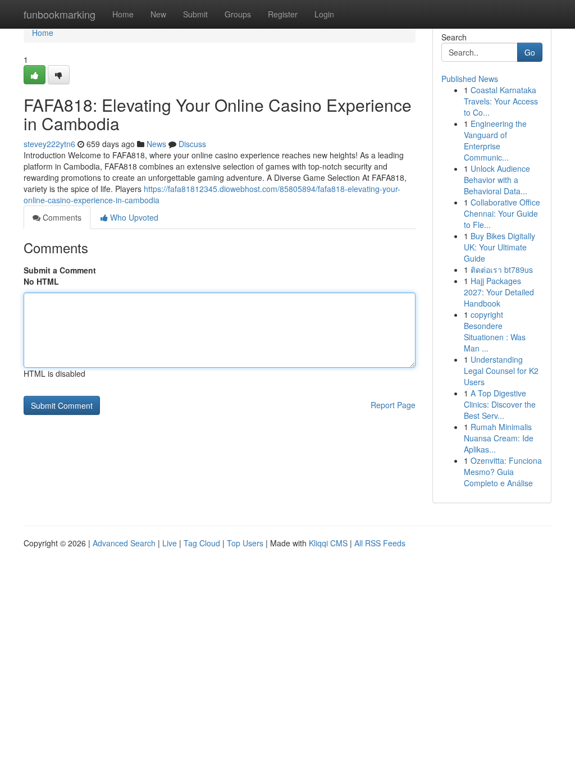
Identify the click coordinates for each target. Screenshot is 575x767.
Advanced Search (124, 543)
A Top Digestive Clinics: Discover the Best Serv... (500, 404)
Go (529, 52)
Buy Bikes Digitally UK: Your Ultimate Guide (499, 247)
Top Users (245, 543)
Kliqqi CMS (328, 543)
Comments (60, 217)
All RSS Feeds (379, 543)
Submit (195, 14)
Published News (469, 78)
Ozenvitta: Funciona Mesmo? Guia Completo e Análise (503, 471)
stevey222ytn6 (49, 143)
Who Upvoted (133, 217)
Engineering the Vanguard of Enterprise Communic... (495, 140)
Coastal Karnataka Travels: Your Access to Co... (501, 101)
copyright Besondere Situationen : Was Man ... (495, 331)
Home (123, 14)
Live (169, 543)
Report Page (393, 404)
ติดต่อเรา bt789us (502, 269)
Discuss (192, 143)
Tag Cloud (202, 543)
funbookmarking (59, 14)
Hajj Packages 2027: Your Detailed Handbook (499, 292)
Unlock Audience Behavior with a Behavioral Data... (497, 180)
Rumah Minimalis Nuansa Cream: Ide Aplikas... (498, 438)
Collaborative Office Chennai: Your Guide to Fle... (502, 213)
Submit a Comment (60, 270)
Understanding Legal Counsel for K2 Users (501, 370)
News (156, 143)
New (158, 14)
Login (324, 14)
